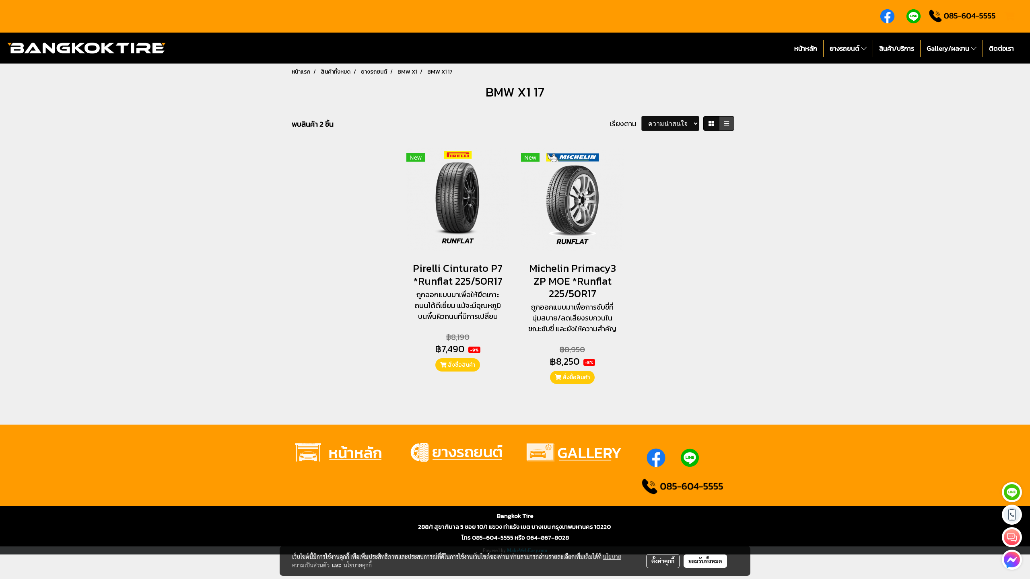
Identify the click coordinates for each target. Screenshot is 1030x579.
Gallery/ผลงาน (949, 48)
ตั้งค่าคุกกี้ (662, 561)
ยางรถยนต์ (845, 48)
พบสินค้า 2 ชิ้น (313, 124)
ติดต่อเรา (1001, 48)
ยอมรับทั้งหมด (705, 561)
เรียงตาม (625, 123)
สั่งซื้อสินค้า (461, 365)
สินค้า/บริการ (896, 48)
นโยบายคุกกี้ (358, 565)
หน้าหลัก (805, 48)
